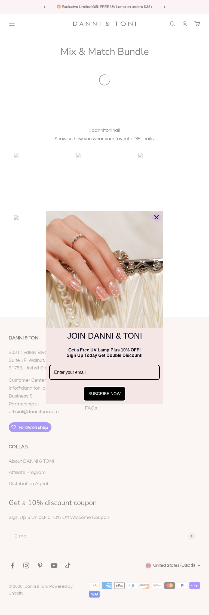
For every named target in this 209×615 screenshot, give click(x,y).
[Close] (156, 217)
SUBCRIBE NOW (104, 393)
